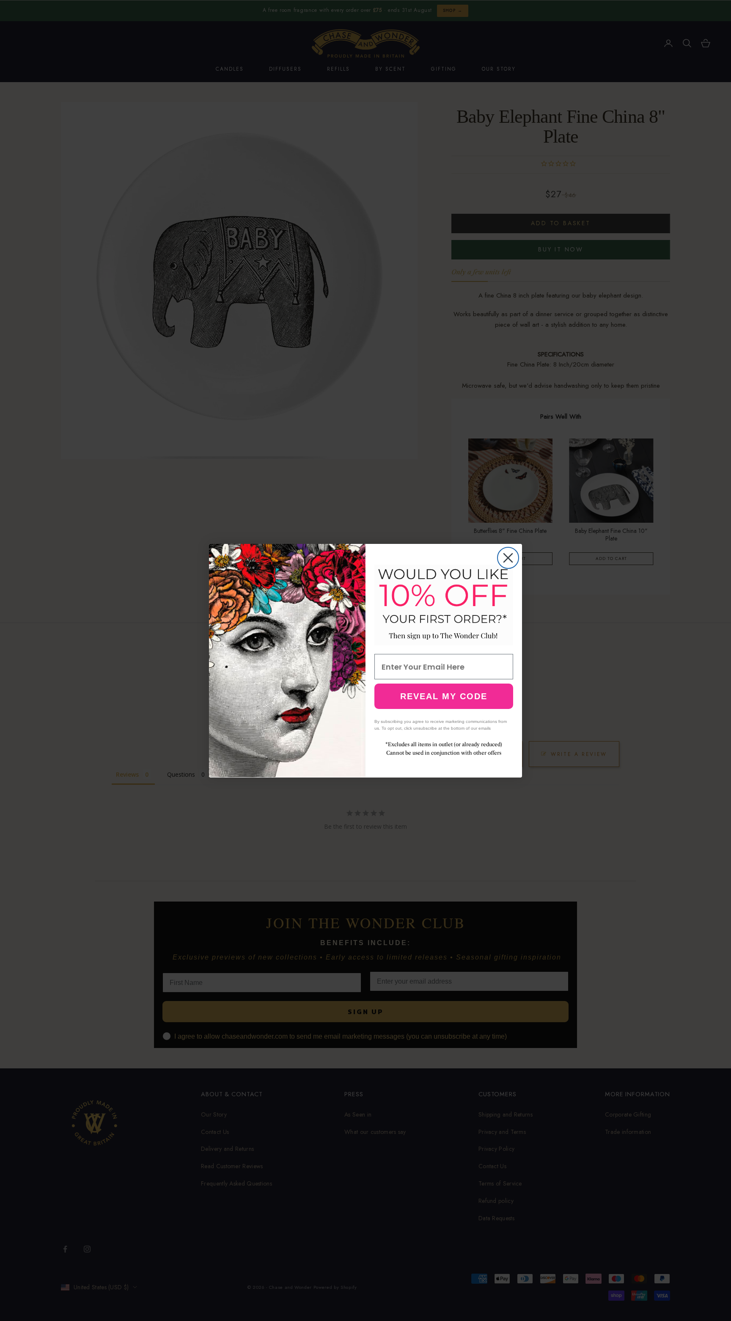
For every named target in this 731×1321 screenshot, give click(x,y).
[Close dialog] (508, 557)
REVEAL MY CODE (443, 696)
